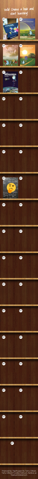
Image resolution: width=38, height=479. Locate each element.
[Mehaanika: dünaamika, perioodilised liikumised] (10, 82)
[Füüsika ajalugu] (10, 294)
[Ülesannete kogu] (10, 188)
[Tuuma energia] (10, 426)
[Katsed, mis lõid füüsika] (27, 294)
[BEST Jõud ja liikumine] (27, 135)
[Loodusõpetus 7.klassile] (27, 400)
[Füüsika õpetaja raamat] (27, 188)
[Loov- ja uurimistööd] (10, 241)
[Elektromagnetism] (27, 373)
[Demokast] (10, 29)
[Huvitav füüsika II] (27, 214)
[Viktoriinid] (19, 453)
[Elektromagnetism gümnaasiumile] (27, 82)
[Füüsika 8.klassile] (27, 29)
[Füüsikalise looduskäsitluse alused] (10, 400)
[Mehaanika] (10, 373)
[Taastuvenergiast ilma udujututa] (27, 241)
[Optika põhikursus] (27, 161)
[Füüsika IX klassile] (10, 214)
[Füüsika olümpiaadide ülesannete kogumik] (10, 135)
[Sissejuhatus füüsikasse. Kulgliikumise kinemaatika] (27, 55)
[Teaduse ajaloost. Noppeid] (10, 320)
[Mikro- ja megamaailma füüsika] (10, 108)
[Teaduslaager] (27, 426)
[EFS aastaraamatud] (27, 320)
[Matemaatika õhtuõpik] (27, 267)
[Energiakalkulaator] (10, 267)
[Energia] (27, 108)
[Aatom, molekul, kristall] (27, 347)
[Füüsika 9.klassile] (10, 55)
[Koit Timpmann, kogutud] (10, 347)
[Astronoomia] (10, 161)
